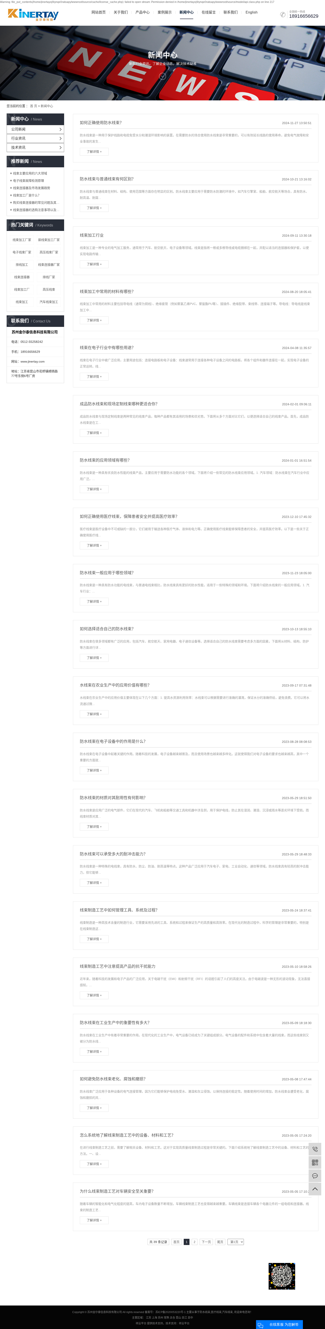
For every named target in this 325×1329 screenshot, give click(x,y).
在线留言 (209, 12)
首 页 (33, 106)
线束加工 (22, 302)
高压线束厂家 (49, 252)
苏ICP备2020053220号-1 (170, 1312)
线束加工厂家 (22, 240)
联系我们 (231, 12)
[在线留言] (315, 1175)
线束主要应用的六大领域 (30, 173)
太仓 (172, 1317)
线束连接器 (22, 277)
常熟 (166, 1317)
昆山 (178, 1317)
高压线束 (49, 289)
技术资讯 (18, 147)
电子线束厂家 (22, 252)
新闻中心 (187, 12)
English (252, 12)
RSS (37, 1276)
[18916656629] (315, 1149)
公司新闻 (18, 129)
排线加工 (22, 264)
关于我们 (121, 12)
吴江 (184, 1317)
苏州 (160, 1317)
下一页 (206, 1242)
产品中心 (143, 12)
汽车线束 (227, 1312)
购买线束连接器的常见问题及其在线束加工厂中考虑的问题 (37, 202)
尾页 (220, 1242)
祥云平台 (141, 1323)
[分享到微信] (28, 1293)
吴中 (190, 1317)
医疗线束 (216, 1312)
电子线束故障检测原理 (28, 180)
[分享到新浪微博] (11, 1293)
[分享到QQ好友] (20, 1293)
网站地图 (26, 1276)
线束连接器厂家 (49, 264)
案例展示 (165, 12)
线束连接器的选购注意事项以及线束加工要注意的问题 (37, 210)
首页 (176, 1242)
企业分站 (12, 1276)
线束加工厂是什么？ (27, 195)
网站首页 (99, 12)
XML (46, 1276)
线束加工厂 (22, 289)
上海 (154, 1317)
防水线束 (205, 1312)
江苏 (148, 1317)
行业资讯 (18, 138)
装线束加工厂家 (49, 240)
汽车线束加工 (49, 302)
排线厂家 (49, 277)
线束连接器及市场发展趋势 (31, 188)
